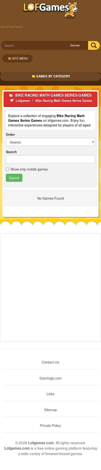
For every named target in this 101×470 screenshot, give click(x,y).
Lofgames (50, 10)
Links (51, 393)
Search (11, 151)
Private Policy (50, 425)
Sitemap (50, 409)
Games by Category (53, 76)
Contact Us (50, 362)
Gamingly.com (50, 377)
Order (10, 134)
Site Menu (20, 58)
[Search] (94, 45)
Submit (14, 177)
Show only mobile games (29, 169)
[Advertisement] (50, 287)
